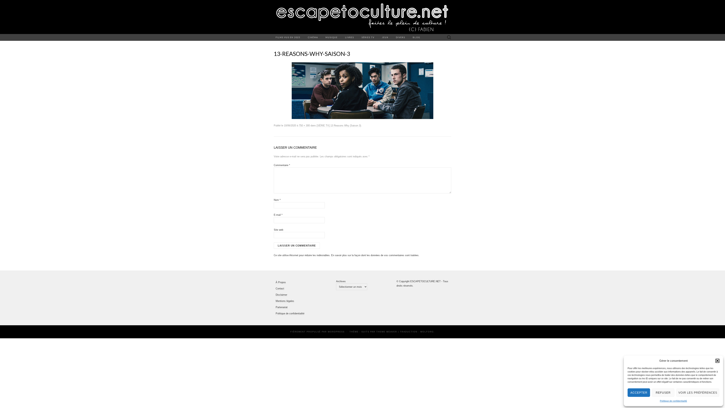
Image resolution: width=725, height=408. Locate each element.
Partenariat (282, 307)
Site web (278, 229)
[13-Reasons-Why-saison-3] (362, 90)
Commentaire (282, 165)
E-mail (278, 214)
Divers (400, 37)
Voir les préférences (697, 392)
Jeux (385, 37)
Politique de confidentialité (673, 401)
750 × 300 (304, 125)
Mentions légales (285, 301)
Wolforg (427, 332)
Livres (349, 37)
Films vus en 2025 (288, 37)
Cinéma (313, 37)
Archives (341, 281)
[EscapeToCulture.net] (362, 17)
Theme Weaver (386, 332)
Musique (331, 37)
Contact (280, 288)
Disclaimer (281, 294)
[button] (717, 361)
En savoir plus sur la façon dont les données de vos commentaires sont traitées (375, 255)
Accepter (638, 392)
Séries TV (368, 37)
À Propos (281, 282)
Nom (277, 200)
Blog (416, 37)
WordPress (336, 332)
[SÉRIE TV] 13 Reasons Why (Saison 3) (339, 125)
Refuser (663, 392)
